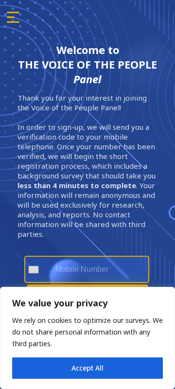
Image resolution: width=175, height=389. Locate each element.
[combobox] (36, 269)
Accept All (87, 367)
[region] (87, 338)
